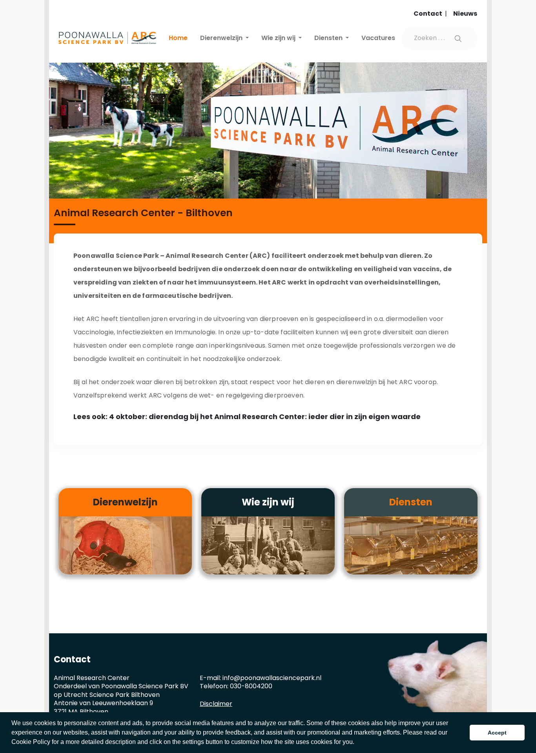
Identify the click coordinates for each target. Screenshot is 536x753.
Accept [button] (497, 732)
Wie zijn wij (279, 37)
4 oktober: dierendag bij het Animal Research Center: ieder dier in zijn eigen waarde (265, 416)
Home (178, 37)
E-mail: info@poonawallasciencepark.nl (260, 677)
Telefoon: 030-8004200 (236, 686)
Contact (428, 13)
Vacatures (378, 37)
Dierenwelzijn (222, 37)
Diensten (329, 37)
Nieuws (465, 13)
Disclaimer (216, 703)
